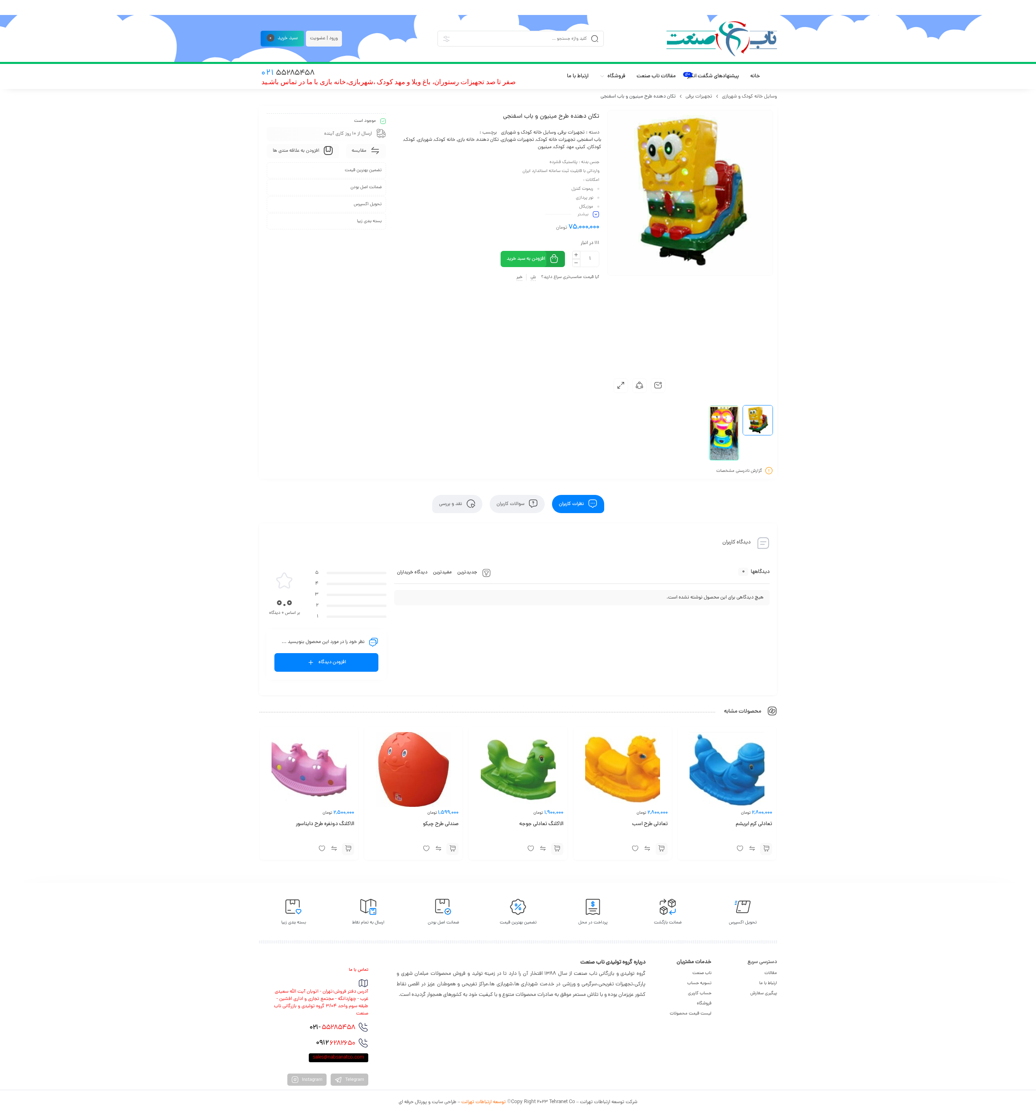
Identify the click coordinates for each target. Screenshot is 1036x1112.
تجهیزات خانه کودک (555, 140)
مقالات (770, 973)
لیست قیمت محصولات (690, 1013)
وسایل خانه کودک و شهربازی (749, 96)
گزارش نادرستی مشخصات (739, 471)
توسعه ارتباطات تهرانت (483, 1102)
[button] (766, 849)
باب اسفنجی (589, 140)
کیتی (581, 147)
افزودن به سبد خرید (526, 259)
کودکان (594, 147)
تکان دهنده (488, 140)
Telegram (354, 1080)
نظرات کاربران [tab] (572, 504)
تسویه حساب (699, 983)
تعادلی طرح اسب (650, 824)
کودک (409, 140)
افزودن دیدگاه (332, 662)
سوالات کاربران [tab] (511, 504)
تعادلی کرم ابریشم (754, 824)
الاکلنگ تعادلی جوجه (541, 824)
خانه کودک (444, 140)
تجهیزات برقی (699, 96)
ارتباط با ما (768, 983)
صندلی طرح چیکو (441, 824)
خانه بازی (466, 140)
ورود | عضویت (324, 38)
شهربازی (424, 140)
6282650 (335, 1043)
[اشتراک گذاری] (639, 385)
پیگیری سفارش (763, 993)
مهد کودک (564, 147)
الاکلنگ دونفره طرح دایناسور (325, 824)
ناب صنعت (701, 973)
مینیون (545, 147)
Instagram (312, 1080)
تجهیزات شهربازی (517, 140)
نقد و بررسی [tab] (451, 504)
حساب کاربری (699, 993)
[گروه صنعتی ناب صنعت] (721, 38)
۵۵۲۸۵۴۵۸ (332, 1028)
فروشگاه (704, 1003)
